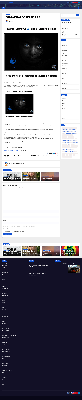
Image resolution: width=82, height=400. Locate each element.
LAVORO (4, 319)
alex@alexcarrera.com (15, 150)
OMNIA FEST (65, 144)
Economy (64, 100)
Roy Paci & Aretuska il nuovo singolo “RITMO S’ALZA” (38, 273)
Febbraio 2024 (64, 83)
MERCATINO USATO (75, 142)
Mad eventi (74, 140)
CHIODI (3, 284)
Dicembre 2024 (65, 63)
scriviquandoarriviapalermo (73, 153)
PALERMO (72, 144)
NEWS (63, 108)
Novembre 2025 (65, 50)
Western (63, 118)
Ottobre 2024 (64, 65)
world (70, 156)
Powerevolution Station (14, 20)
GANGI (3, 300)
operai (69, 144)
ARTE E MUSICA (65, 129)
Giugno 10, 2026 (8, 253)
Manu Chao (68, 142)
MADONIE (64, 142)
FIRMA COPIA (4, 298)
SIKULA (3, 372)
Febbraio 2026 (64, 45)
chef (75, 131)
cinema (64, 133)
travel (67, 156)
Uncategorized (26, 175)
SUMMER (4, 377)
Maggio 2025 (64, 55)
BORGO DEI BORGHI (72, 129)
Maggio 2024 (64, 75)
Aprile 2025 (64, 58)
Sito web (4, 220)
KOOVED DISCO (69, 140)
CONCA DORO (68, 133)
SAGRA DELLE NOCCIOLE (72, 151)
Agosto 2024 (64, 70)
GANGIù (3, 302)
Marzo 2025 (64, 60)
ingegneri (64, 140)
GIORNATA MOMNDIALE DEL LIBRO (68, 138)
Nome (4, 209)
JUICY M (3, 314)
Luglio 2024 (64, 73)
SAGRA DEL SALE (65, 153)
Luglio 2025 (64, 53)
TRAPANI (64, 156)
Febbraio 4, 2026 (66, 253)
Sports (63, 110)
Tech (63, 113)
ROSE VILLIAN (65, 151)
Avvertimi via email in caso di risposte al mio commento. (14, 228)
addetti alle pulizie (5, 263)
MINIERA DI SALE (5, 330)
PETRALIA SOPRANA (6, 351)
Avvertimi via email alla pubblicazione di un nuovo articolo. (14, 231)
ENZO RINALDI (74, 133)
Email (4, 214)
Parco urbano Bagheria (6, 349)
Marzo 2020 (64, 88)
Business (64, 98)
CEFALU (72, 131)
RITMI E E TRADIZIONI (69, 149)
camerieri (68, 131)
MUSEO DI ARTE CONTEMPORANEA (9, 335)
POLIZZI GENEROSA (66, 147)
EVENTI (63, 103)
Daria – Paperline (47, 178)
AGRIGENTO (4, 265)
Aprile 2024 (64, 78)
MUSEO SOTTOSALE (6, 337)
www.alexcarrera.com (8, 150)
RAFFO (64, 149)
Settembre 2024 (65, 68)
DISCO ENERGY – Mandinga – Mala (35, 275)
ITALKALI (4, 312)
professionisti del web (73, 147)
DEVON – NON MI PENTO (11, 178)
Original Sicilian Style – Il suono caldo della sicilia (68, 251)
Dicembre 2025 (65, 48)
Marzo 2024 (64, 80)
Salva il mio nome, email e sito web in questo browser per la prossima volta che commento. (20, 226)
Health (63, 105)
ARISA (3, 267)
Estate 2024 (64, 135)
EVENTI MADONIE (70, 135)
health (76, 138)
